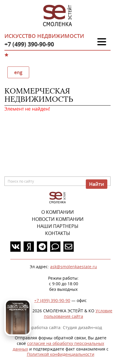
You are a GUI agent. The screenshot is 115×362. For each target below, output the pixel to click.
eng (18, 72)
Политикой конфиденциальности (60, 354)
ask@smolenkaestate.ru (73, 266)
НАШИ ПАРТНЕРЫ (57, 226)
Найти (96, 184)
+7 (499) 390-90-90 (29, 44)
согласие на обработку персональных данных (58, 346)
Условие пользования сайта (78, 313)
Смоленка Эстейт (57, 16)
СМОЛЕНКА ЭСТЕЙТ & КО (57, 198)
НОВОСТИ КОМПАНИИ (57, 219)
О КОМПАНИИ (57, 212)
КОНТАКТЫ (57, 233)
